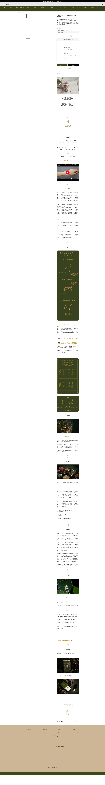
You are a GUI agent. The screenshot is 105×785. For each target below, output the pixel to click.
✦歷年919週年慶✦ (91, 10)
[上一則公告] (21, 1)
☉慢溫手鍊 (72, 7)
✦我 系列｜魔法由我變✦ (68, 10)
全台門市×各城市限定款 (19, 7)
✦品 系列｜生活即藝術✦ (56, 10)
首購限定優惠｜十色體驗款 (31, 7)
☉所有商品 (59, 7)
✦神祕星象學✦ (29, 10)
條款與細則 (45, 735)
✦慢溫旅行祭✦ (38, 10)
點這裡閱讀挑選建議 (62, 511)
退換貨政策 (45, 733)
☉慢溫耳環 (92, 7)
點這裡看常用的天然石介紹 (63, 515)
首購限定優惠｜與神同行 (43, 7)
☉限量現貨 (52, 7)
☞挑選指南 (21, 10)
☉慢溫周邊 (99, 7)
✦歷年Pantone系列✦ (80, 10)
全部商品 (18, 12)
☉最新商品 (65, 7)
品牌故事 (29, 732)
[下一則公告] (83, 1)
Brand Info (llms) (60, 744)
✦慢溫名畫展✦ (47, 10)
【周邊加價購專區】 (13, 10)
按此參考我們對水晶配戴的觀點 (64, 520)
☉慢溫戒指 (85, 7)
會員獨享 (44, 732)
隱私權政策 (45, 734)
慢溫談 (11, 7)
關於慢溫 (5, 7)
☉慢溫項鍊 (78, 7)
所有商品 (22, 12)
